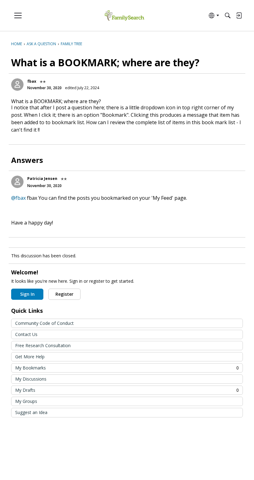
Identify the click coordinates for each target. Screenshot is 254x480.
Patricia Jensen (42, 178)
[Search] (227, 15)
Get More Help (30, 357)
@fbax (18, 197)
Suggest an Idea (31, 412)
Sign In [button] (27, 294)
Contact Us (26, 334)
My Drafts (127, 390)
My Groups (26, 401)
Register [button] (64, 294)
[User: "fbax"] (17, 84)
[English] (124, 16)
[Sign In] (238, 15)
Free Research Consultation (43, 345)
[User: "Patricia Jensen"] (17, 182)
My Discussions (30, 379)
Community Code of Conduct (44, 323)
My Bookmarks (127, 368)
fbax (31, 81)
